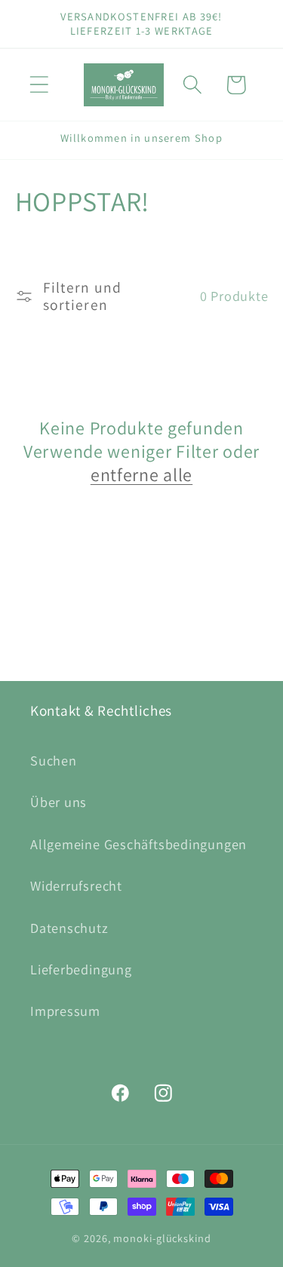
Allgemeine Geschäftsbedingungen (138, 844)
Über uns (58, 802)
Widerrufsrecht (76, 885)
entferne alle (141, 474)
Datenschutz (69, 928)
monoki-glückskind (162, 1238)
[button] (38, 84)
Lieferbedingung (81, 969)
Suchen (53, 760)
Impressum (65, 1011)
